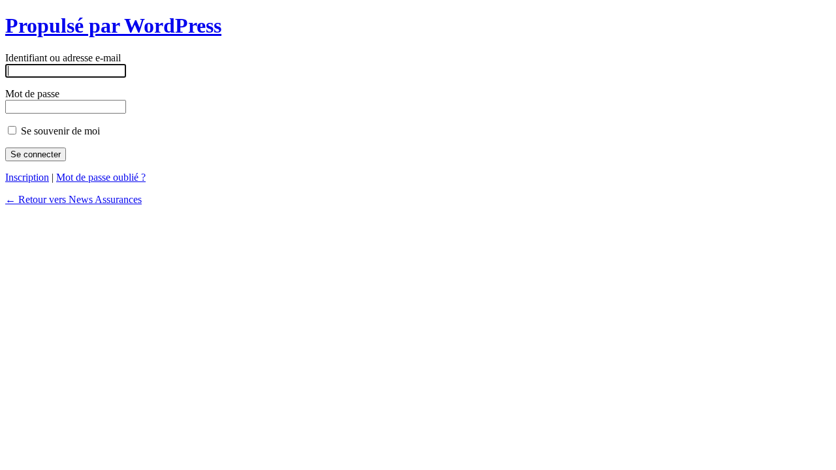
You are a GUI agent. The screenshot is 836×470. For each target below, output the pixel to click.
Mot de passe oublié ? (101, 177)
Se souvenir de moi (59, 130)
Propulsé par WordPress (113, 25)
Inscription (27, 177)
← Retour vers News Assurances (73, 199)
